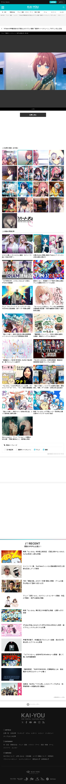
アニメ (38, 449)
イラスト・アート (33, 745)
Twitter (22, 722)
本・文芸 (6, 745)
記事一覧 (6, 733)
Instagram (39, 722)
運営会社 (35, 759)
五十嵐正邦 (9, 449)
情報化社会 (13, 745)
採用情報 (44, 759)
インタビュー (49, 733)
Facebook (26, 722)
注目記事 (13, 733)
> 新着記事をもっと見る (59, 697)
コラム (28, 733)
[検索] (63, 7)
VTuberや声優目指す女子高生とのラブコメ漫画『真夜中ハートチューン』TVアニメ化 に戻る (33, 28)
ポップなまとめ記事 (9, 736)
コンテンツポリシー (25, 759)
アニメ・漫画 (9, 15)
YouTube (30, 722)
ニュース (15, 15)
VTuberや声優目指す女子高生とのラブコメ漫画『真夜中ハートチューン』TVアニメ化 (37, 15)
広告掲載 (28, 756)
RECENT (34, 543)
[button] (1, 71)
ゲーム (51, 745)
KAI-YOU (2, 15)
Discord (35, 722)
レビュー (41, 733)
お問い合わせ (20, 756)
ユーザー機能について (39, 756)
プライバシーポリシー (10, 759)
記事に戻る (33, 115)
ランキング (20, 733)
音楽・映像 (44, 745)
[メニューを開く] (2, 7)
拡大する (33, 105)
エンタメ (14, 748)
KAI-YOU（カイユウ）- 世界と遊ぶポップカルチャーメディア (33, 7)
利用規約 (50, 756)
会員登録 (53, 2)
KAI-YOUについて (9, 756)
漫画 (46, 449)
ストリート (6, 748)
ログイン (61, 2)
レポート (34, 733)
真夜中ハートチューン (24, 449)
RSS (43, 722)
